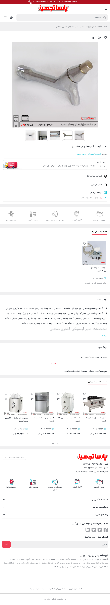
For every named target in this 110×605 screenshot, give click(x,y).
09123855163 (97, 464)
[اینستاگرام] (100, 530)
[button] (57, 443)
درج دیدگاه (55, 363)
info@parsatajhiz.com (93, 468)
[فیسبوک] (106, 530)
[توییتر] (94, 530)
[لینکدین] (88, 530)
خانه (105, 26)
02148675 (86, 464)
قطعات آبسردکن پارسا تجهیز (91, 26)
